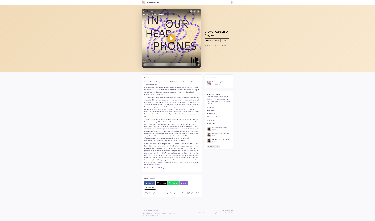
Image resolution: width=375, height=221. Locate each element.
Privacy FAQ (215, 213)
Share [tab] (146, 179)
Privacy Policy (207, 213)
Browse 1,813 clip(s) (213, 146)
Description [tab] (148, 78)
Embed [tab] (152, 179)
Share (226, 40)
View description (213, 40)
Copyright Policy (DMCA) (226, 213)
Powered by (146, 210)
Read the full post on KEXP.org (154, 168)
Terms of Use (198, 213)
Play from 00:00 (194, 193)
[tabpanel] (171, 125)
